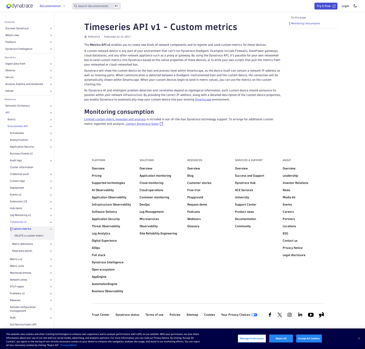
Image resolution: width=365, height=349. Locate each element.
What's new (12, 35)
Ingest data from (15, 64)
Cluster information (21, 167)
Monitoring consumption (305, 23)
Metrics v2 (16, 259)
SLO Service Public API (23, 324)
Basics (12, 119)
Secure (9, 77)
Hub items (16, 208)
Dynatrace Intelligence (18, 49)
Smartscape (203, 99)
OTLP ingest (17, 286)
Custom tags (17, 181)
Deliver (9, 91)
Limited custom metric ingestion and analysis (115, 119)
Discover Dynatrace (17, 28)
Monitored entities (20, 273)
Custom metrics (21, 229)
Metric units (17, 266)
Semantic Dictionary (17, 106)
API (7, 113)
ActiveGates (17, 133)
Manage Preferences (252, 338)
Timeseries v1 (18, 222)
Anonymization (19, 140)
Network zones (18, 280)
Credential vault (19, 174)
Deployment (17, 188)
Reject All (281, 338)
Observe (10, 70)
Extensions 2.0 (18, 201)
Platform (10, 42)
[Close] (51, 113)
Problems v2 (17, 293)
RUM (12, 318)
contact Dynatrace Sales (142, 123)
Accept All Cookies (309, 338)
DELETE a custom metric (29, 236)
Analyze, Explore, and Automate (24, 84)
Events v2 (15, 195)
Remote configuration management (23, 309)
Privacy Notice (68, 345)
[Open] (51, 28)
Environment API (18, 126)
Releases (15, 300)
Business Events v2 (21, 154)
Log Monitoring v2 (20, 215)
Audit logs (16, 160)
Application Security (22, 147)
